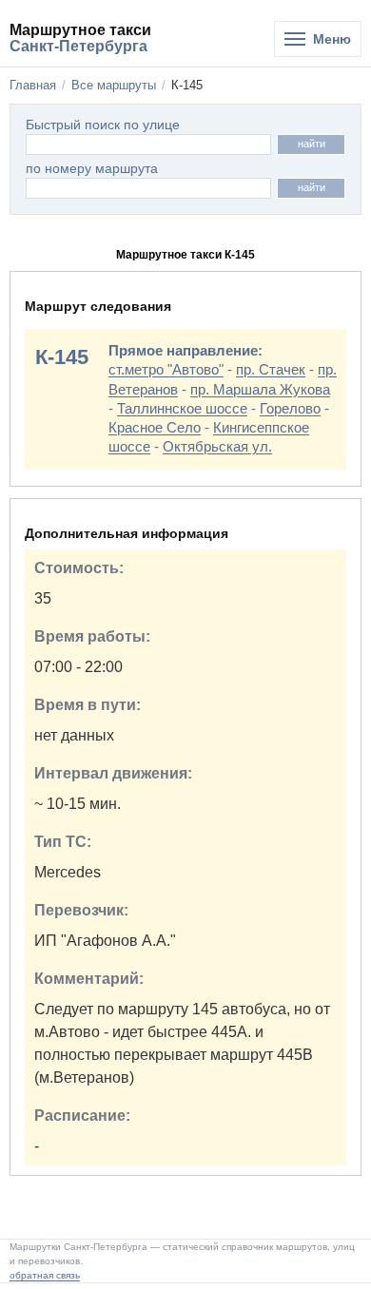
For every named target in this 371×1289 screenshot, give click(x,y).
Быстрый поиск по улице (103, 125)
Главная (33, 85)
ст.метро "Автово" (166, 369)
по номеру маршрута (92, 169)
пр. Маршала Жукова (260, 389)
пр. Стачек (270, 369)
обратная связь (45, 1275)
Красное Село (154, 427)
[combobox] (148, 188)
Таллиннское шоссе (182, 408)
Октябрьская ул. (217, 446)
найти (311, 143)
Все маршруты (113, 85)
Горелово (290, 408)
